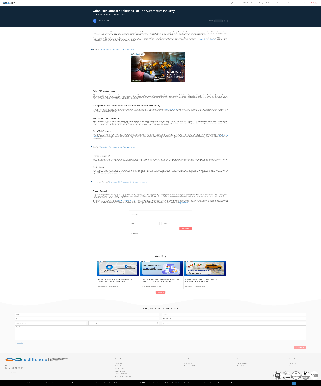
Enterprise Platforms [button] (265, 3)
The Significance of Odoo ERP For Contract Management (117, 49)
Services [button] (280, 3)
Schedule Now (300, 347)
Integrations (188, 363)
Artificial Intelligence (121, 374)
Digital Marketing (120, 371)
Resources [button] (291, 3)
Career (291, 366)
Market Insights (242, 363)
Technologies (119, 363)
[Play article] (94, 21)
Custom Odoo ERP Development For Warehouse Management (128, 182)
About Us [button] (303, 3)
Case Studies (241, 366)
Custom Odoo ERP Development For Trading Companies (117, 147)
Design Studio (119, 368)
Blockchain (118, 366)
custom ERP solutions (171, 109)
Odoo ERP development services (127, 200)
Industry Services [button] (232, 3)
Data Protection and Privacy (123, 376)
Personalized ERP (189, 366)
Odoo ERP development (208, 39)
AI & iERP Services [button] (248, 3)
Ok (294, 383)
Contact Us (314, 3)
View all (160, 292)
